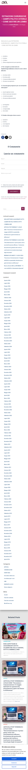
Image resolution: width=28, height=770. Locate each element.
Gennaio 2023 (7, 404)
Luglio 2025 (7, 317)
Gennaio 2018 (7, 550)
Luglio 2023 (7, 386)
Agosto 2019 (7, 516)
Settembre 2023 (8, 381)
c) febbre (5, 60)
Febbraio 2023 (7, 401)
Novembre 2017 (8, 556)
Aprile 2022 (7, 427)
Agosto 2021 (7, 450)
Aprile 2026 (7, 291)
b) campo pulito (6, 77)
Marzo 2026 (7, 294)
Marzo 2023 (7, 398)
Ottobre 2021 (7, 444)
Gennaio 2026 (7, 300)
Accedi (6, 594)
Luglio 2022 (7, 418)
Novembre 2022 (8, 409)
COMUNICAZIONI (8, 569)
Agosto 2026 (7, 280)
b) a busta (5, 106)
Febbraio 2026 (7, 297)
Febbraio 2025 (7, 332)
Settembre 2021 (8, 447)
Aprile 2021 (7, 461)
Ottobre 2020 (7, 478)
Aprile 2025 (7, 326)
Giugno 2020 (7, 487)
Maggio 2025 (7, 323)
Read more (17, 701)
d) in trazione (6, 126)
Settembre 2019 (8, 513)
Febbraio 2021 (7, 467)
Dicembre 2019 (7, 504)
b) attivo (5, 121)
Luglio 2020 (7, 484)
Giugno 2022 (7, 421)
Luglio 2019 (7, 519)
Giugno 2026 (7, 286)
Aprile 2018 (7, 545)
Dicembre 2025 (7, 303)
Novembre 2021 (8, 441)
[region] (14, 757)
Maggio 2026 (7, 289)
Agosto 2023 (7, 384)
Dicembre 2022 (7, 407)
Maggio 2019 (7, 522)
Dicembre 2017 (7, 553)
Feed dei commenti (9, 600)
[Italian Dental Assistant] (5, 2)
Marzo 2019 (7, 524)
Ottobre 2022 (7, 412)
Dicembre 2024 (7, 337)
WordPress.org (8, 603)
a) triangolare (6, 104)
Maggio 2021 (7, 458)
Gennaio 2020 (7, 501)
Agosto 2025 (7, 315)
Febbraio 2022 (7, 432)
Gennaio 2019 (7, 527)
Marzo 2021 (7, 464)
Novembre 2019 (8, 507)
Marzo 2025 (7, 329)
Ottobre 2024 (7, 343)
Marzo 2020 (7, 496)
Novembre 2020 (8, 476)
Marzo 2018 (7, 547)
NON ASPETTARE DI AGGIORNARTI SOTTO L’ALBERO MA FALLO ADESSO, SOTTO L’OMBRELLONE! (14, 222)
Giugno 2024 (7, 355)
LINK (5, 581)
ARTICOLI (6, 567)
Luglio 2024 (7, 352)
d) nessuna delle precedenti (9, 98)
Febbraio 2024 (7, 366)
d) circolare (5, 110)
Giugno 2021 (7, 455)
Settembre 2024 (8, 346)
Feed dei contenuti (8, 597)
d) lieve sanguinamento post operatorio (12, 62)
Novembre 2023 (8, 375)
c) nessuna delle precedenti (9, 79)
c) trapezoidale (6, 108)
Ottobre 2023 (7, 378)
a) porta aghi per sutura (8, 92)
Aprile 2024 (7, 360)
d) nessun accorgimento (8, 81)
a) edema (5, 56)
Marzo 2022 (7, 429)
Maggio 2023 (7, 392)
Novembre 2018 (8, 533)
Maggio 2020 (7, 490)
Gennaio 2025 (7, 335)
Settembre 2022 (8, 415)
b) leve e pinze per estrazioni (9, 94)
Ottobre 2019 (7, 510)
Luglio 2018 (7, 539)
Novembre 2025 (8, 306)
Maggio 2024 (7, 358)
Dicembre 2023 (7, 372)
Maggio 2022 (7, 424)
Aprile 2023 (7, 395)
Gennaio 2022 (7, 435)
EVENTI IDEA (7, 572)
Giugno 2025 (7, 320)
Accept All (14, 758)
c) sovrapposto (6, 123)
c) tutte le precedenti (8, 96)
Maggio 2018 (7, 542)
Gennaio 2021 (7, 470)
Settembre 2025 (8, 312)
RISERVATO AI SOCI (8, 584)
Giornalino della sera (9, 575)
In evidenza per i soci (9, 578)
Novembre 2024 (8, 340)
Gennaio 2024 (7, 369)
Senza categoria (8, 587)
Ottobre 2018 (7, 536)
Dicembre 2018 (7, 530)
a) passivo (5, 119)
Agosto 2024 (7, 349)
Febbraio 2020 (7, 499)
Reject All (14, 766)
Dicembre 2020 (7, 473)
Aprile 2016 (7, 559)
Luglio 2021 (7, 453)
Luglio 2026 (7, 283)
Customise (14, 762)
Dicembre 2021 (7, 438)
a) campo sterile (6, 75)
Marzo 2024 (7, 363)
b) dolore (5, 58)
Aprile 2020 (7, 493)
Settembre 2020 (8, 481)
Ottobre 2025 (7, 309)
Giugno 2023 (7, 389)
